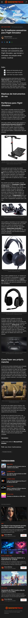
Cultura (11, 486)
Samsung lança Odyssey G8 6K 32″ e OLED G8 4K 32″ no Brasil (13, 558)
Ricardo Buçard (8, 36)
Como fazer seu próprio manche (15, 74)
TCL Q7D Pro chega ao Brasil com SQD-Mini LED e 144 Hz (17, 474)
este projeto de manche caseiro (18, 423)
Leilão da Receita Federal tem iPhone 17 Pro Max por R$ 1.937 (16, 481)
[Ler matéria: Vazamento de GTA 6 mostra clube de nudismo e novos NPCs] (3, 466)
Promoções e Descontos (6, 451)
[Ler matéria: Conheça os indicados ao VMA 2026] (3, 495)
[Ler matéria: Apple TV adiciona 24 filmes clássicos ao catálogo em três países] (3, 488)
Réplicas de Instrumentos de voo (15, 70)
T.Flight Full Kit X (17, 195)
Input (6, 447)
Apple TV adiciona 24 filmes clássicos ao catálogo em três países (16, 489)
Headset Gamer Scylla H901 (14, 228)
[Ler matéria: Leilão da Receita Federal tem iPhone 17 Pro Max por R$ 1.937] (3, 480)
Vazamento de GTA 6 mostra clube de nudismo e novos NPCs (16, 467)
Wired (9, 447)
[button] (2, 1)
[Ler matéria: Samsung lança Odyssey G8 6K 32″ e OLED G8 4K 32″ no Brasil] (14, 546)
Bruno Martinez (8, 534)
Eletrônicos (9, 471)
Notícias (11, 464)
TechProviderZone (16, 447)
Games (2, 27)
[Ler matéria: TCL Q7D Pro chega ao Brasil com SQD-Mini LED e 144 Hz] (3, 473)
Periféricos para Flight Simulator (14, 72)
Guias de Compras (7, 27)
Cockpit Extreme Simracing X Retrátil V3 (12, 124)
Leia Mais (23, 535)
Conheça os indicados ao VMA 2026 (16, 496)
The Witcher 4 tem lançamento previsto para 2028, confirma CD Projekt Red (13, 526)
